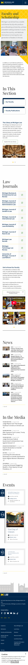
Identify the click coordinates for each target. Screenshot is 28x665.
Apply (5, 618)
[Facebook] (2, 613)
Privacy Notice (14, 662)
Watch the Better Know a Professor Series (13, 292)
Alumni (2, 643)
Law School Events (18, 639)
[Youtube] (11, 613)
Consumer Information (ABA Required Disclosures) (19, 643)
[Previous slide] (4, 144)
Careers (2, 640)
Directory (16, 632)
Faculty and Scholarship (6, 632)
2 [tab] (15, 162)
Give (9, 618)
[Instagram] (5, 613)
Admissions (3, 629)
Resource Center (17, 635)
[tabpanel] (14, 139)
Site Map (3, 650)
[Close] (25, 653)
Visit (2, 618)
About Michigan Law (18, 626)
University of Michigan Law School (7, 2)
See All (5, 406)
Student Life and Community (4, 636)
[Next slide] (23, 144)
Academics (3, 626)
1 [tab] (13, 162)
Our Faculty (10, 102)
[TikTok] (17, 613)
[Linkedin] (14, 613)
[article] (15, 497)
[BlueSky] (8, 613)
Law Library (16, 629)
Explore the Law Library (10, 142)
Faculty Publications (13, 110)
